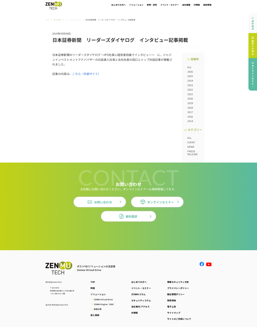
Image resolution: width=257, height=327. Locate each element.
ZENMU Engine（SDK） (104, 304)
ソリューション (136, 4)
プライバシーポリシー (178, 288)
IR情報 (197, 4)
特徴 (92, 288)
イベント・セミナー (169, 4)
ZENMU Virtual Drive (103, 299)
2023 (190, 85)
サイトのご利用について (179, 318)
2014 (190, 121)
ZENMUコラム (138, 294)
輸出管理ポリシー (176, 294)
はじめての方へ (118, 4)
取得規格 (171, 300)
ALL (189, 67)
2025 (190, 76)
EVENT (191, 142)
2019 (190, 103)
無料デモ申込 (253, 47)
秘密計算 (97, 309)
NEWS (190, 146)
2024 (190, 80)
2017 (190, 112)
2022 (190, 89)
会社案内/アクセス (140, 306)
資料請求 (253, 24)
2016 (190, 116)
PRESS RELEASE (192, 152)
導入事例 (94, 315)
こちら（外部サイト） (86, 74)
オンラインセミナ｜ (253, 76)
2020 (190, 98)
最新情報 (207, 4)
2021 (190, 94)
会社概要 (186, 4)
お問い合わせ (103, 202)
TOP (92, 282)
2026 (190, 71)
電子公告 (171, 306)
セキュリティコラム (141, 300)
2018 (190, 107)
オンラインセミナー (160, 202)
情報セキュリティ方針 (178, 282)
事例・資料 (152, 4)
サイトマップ (173, 312)
